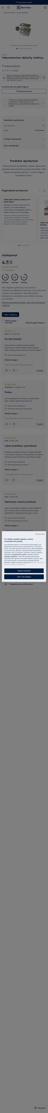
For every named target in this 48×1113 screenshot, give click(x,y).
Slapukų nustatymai (24, 571)
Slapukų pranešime (37, 562)
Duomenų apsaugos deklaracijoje (14, 564)
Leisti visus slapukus (24, 577)
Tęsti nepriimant (40, 534)
